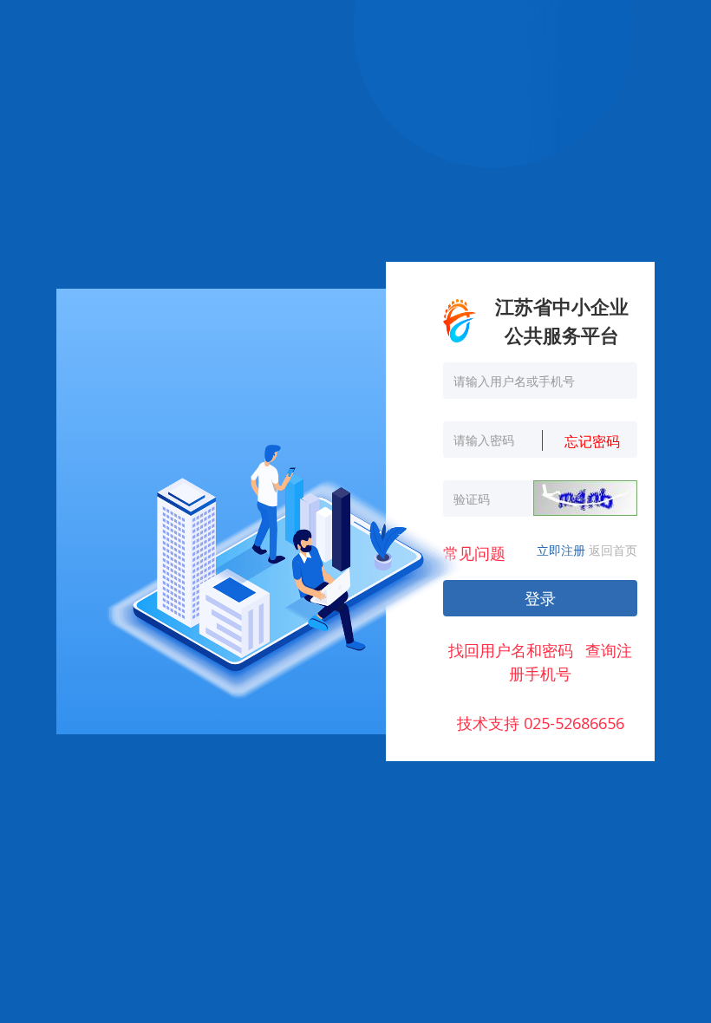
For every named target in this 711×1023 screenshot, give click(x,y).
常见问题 (474, 553)
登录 (540, 598)
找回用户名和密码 (510, 650)
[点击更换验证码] (585, 498)
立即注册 (561, 550)
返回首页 (613, 550)
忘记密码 (592, 441)
